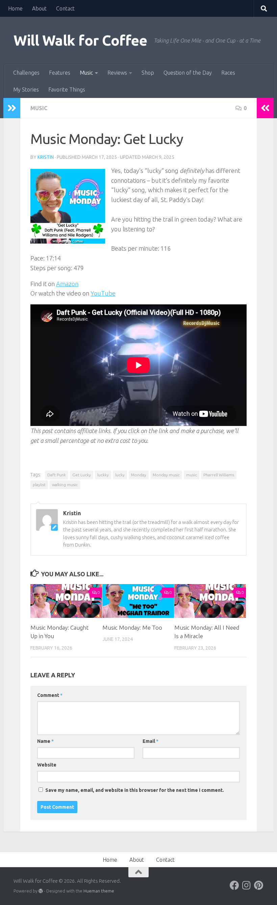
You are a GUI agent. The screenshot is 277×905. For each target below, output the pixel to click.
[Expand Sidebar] (11, 108)
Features (59, 73)
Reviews (117, 73)
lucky (120, 475)
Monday (138, 475)
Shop (148, 73)
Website (46, 765)
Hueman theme (98, 890)
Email (150, 741)
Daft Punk (56, 475)
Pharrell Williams (218, 475)
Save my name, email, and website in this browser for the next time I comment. (134, 790)
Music (86, 73)
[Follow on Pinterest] (258, 885)
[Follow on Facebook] (234, 885)
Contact (65, 8)
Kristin (45, 157)
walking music (65, 484)
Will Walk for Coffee (80, 40)
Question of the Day (187, 73)
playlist (39, 484)
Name (45, 741)
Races (228, 73)
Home (15, 8)
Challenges (26, 73)
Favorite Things (66, 89)
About (39, 8)
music (191, 475)
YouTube (103, 293)
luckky (103, 475)
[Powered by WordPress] (41, 891)
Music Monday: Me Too (132, 627)
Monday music (166, 475)
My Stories (26, 89)
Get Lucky (81, 475)
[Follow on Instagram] (246, 885)
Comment (49, 695)
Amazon (67, 283)
